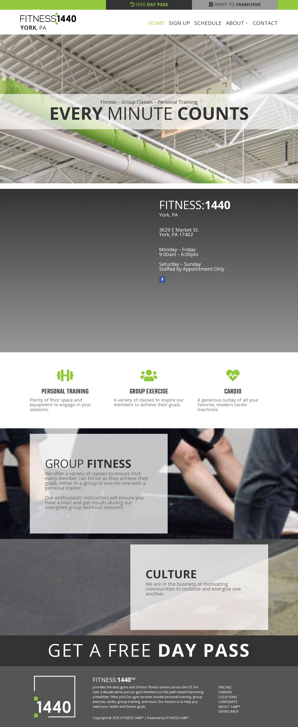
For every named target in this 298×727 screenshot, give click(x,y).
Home (156, 23)
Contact (265, 23)
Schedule (208, 23)
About (235, 23)
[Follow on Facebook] (162, 279)
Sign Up (179, 23)
